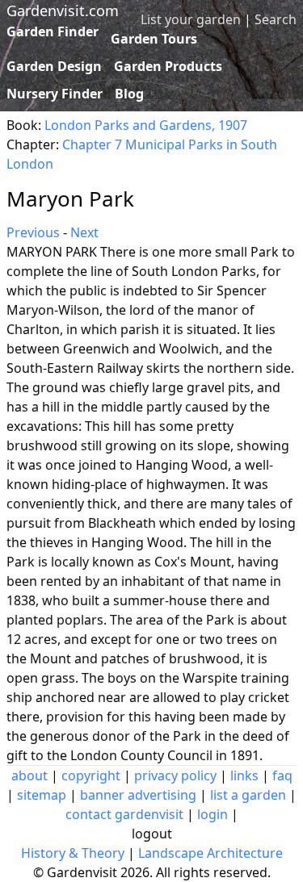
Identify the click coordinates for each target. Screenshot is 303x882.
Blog (129, 93)
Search (276, 19)
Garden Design (54, 66)
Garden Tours (154, 39)
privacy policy (175, 775)
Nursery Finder (54, 93)
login (212, 814)
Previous (33, 232)
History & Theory (72, 853)
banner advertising (138, 795)
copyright (90, 775)
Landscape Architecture (210, 853)
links (244, 775)
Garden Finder (52, 31)
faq (282, 775)
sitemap (41, 795)
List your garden (191, 19)
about (29, 775)
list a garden (248, 795)
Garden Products (168, 66)
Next (84, 232)
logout (152, 833)
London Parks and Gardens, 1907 (145, 125)
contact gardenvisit (124, 814)
